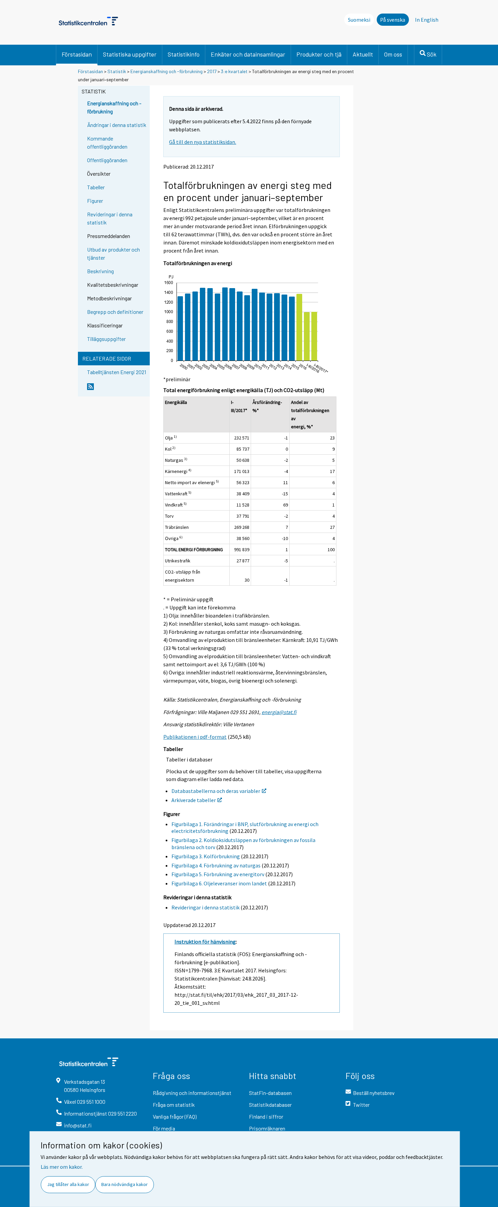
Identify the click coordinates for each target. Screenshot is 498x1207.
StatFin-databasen (270, 1093)
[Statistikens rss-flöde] (117, 389)
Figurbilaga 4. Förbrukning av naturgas (216, 865)
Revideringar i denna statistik (109, 218)
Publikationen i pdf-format (195, 736)
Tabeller (96, 187)
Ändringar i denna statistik (116, 125)
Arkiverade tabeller (193, 800)
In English (426, 19)
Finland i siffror (266, 1116)
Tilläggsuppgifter (106, 339)
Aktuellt (363, 54)
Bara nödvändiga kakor (124, 1184)
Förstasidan (77, 54)
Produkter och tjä (318, 54)
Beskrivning (100, 271)
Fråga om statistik (174, 1104)
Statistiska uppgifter (130, 54)
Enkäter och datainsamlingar (248, 54)
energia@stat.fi (279, 712)
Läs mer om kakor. (62, 1166)
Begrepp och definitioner (115, 311)
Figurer (95, 200)
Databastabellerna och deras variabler (215, 791)
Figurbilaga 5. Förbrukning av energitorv (217, 874)
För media (164, 1128)
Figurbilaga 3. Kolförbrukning (205, 856)
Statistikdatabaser (270, 1104)
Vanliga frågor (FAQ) (174, 1116)
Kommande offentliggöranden (107, 142)
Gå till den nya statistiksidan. (202, 141)
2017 (211, 71)
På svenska (392, 19)
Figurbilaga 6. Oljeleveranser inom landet (219, 883)
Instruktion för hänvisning (205, 941)
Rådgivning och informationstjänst (192, 1093)
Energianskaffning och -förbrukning (166, 71)
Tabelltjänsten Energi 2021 (116, 372)
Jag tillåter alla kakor (68, 1184)
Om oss (393, 54)
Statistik (116, 71)
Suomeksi (359, 19)
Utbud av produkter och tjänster (113, 253)
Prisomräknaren (267, 1128)
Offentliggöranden (107, 160)
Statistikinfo (184, 54)
